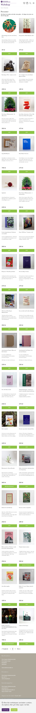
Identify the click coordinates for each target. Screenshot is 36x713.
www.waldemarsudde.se (7, 667)
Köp (27, 53)
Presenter (6, 7)
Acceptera (14, 709)
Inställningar (5, 709)
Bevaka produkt (9, 486)
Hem (2, 7)
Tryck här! (18, 695)
